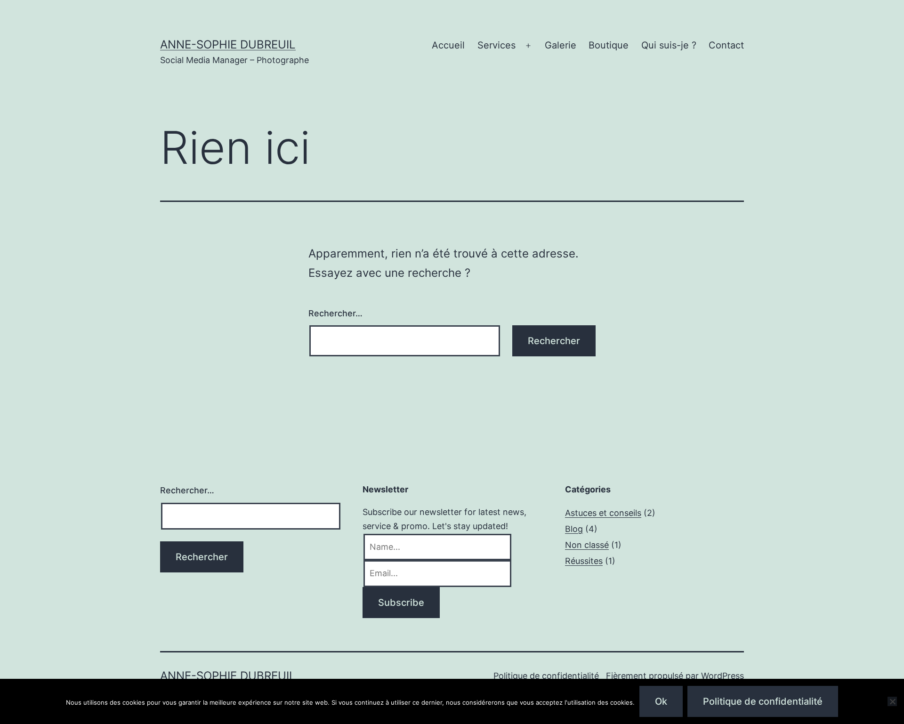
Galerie (560, 45)
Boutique (609, 45)
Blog (574, 529)
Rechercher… (335, 313)
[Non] (892, 701)
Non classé (587, 545)
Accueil (448, 45)
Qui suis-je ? (668, 45)
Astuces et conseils (603, 513)
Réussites (584, 561)
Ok (661, 701)
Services (496, 45)
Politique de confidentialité (546, 676)
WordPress (722, 676)
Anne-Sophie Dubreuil (228, 44)
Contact (726, 45)
